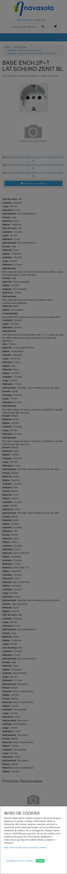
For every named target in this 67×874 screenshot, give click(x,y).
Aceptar (40, 860)
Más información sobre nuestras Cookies (25, 847)
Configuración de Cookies (19, 860)
